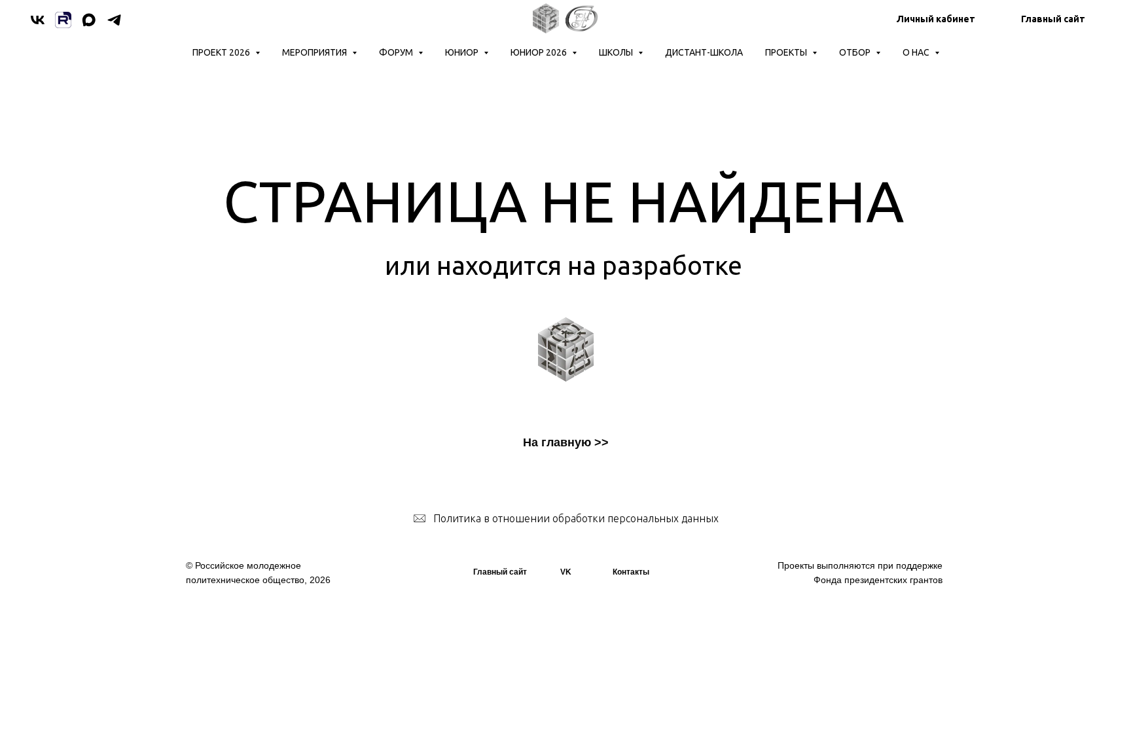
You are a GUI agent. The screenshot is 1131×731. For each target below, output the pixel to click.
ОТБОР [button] (855, 52)
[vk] (37, 20)
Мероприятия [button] (315, 52)
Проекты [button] (787, 52)
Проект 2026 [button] (222, 52)
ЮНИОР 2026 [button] (540, 52)
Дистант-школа (704, 52)
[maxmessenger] (89, 20)
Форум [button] (397, 52)
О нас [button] (917, 52)
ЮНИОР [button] (462, 52)
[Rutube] (63, 20)
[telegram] (114, 20)
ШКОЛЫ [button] (617, 52)
